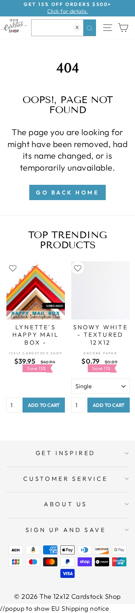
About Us (65, 504)
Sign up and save (66, 529)
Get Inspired (66, 453)
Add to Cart (44, 405)
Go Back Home (67, 192)
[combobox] (63, 27)
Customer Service (65, 478)
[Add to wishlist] (12, 267)
